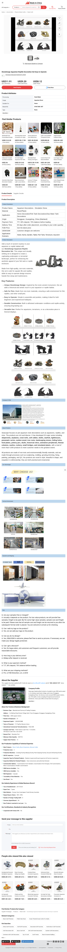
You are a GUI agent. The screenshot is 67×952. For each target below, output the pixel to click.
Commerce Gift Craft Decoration (11, 934)
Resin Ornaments (24, 747)
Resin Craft (30, 12)
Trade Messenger (27, 941)
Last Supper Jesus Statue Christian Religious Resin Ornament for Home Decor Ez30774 (59, 159)
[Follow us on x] (56, 941)
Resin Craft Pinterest (8, 919)
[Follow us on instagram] (58, 941)
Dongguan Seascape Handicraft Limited (16, 74)
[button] (2, 3)
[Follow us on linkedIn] (48, 944)
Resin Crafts (16, 747)
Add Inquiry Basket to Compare (34, 63)
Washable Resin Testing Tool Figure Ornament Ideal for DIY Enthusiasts (32, 159)
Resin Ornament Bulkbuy (48, 934)
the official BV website (39, 683)
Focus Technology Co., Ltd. (22, 947)
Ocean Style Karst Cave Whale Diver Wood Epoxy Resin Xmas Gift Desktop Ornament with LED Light (33, 136)
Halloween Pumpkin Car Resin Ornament (7, 158)
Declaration (50, 947)
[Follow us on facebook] (53, 941)
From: (9, 825)
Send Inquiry (17, 87)
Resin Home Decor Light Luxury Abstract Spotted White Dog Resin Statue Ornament (20, 181)
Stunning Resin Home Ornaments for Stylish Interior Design (20, 136)
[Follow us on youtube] (61, 941)
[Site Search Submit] (44, 7)
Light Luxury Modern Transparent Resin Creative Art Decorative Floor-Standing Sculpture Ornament (46, 136)
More (3, 937)
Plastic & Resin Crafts (20, 12)
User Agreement (42, 947)
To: (10, 829)
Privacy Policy (58, 947)
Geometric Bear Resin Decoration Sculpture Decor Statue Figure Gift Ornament (7, 181)
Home (3, 12)
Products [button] (16, 7)
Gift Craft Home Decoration (35, 930)
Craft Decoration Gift (8, 930)
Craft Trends (35, 934)
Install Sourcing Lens (9, 944)
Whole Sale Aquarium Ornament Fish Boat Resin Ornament (33, 895)
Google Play (16, 941)
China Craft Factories (8, 926)
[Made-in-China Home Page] (33, 2)
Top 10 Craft (26, 934)
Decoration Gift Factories (36, 926)
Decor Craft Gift (21, 930)
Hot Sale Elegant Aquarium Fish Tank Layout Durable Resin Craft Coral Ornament (20, 159)
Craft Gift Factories (22, 926)
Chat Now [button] (51, 87)
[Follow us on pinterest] (63, 941)
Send (14, 847)
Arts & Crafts (9, 12)
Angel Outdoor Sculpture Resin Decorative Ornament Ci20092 (59, 136)
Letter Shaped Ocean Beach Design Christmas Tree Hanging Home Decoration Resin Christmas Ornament (59, 181)
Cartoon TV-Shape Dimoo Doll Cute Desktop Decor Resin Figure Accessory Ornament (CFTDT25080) (33, 181)
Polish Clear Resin (21, 919)
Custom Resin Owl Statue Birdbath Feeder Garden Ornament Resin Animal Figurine (45, 159)
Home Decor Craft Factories (53, 926)
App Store (5, 941)
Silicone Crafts (34, 747)
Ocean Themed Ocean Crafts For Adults (39, 919)
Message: (8, 833)
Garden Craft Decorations (52, 930)
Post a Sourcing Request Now (47, 847)
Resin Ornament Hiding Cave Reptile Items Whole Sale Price (20, 873)
